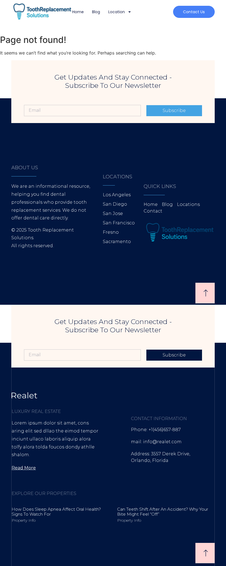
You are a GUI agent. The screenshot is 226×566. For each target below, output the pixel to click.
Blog (96, 12)
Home (78, 12)
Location (116, 12)
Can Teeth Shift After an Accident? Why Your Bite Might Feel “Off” (162, 512)
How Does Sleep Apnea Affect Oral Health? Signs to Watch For (56, 512)
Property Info (24, 520)
